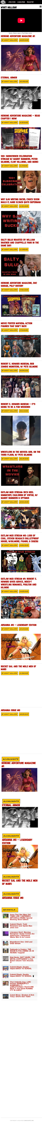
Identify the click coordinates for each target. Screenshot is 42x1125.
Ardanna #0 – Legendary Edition (18, 625)
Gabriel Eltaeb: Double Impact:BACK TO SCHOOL (21, 967)
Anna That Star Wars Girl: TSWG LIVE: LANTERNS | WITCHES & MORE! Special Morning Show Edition (21, 917)
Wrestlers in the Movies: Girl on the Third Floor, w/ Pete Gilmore (20, 453)
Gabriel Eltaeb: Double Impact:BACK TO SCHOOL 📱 (22, 975)
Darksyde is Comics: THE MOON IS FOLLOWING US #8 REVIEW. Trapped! (22, 951)
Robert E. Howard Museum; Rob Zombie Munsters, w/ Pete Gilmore (19, 365)
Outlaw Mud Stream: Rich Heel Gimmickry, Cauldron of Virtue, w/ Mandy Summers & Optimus (19, 495)
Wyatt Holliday (10, 40)
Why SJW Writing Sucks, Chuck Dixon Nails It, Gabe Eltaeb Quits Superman (21, 201)
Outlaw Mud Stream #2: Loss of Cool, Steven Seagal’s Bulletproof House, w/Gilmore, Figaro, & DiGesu (20, 538)
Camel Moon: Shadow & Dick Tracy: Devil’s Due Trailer (22, 995)
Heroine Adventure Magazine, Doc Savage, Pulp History (19, 284)
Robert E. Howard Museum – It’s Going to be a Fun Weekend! (18, 406)
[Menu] (40, 7)
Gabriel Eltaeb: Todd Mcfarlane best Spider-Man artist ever (21, 926)
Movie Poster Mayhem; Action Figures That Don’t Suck (16, 325)
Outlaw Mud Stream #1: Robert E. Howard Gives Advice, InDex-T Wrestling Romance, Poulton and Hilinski (19, 583)
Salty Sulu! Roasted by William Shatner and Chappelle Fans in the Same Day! (20, 242)
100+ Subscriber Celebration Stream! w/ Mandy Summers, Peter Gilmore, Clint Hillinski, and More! (19, 159)
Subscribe (21, 2)
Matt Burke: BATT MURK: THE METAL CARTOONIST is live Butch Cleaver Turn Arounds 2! (22, 960)
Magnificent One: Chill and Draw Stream (21, 942)
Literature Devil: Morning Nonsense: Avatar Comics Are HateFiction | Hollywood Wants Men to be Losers (22, 934)
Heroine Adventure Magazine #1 (18, 36)
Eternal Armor (9, 77)
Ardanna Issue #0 (10, 710)
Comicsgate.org (29, 1120)
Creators (12, 2)
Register (30, 2)
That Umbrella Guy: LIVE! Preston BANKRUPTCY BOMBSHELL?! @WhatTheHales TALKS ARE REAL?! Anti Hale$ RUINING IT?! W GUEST (22, 986)
